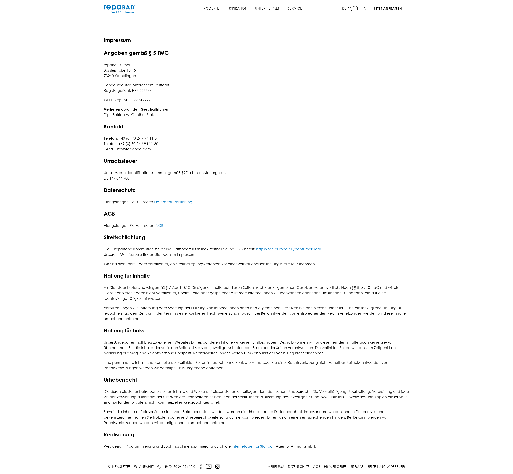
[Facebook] (201, 467)
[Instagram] (217, 467)
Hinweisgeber (335, 467)
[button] (352, 9)
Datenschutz (298, 467)
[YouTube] (208, 467)
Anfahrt (146, 467)
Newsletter (121, 467)
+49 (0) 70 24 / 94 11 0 (178, 467)
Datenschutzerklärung (173, 202)
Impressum (275, 467)
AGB (159, 225)
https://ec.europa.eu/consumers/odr (288, 249)
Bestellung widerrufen (386, 467)
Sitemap (357, 467)
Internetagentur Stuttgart (253, 446)
